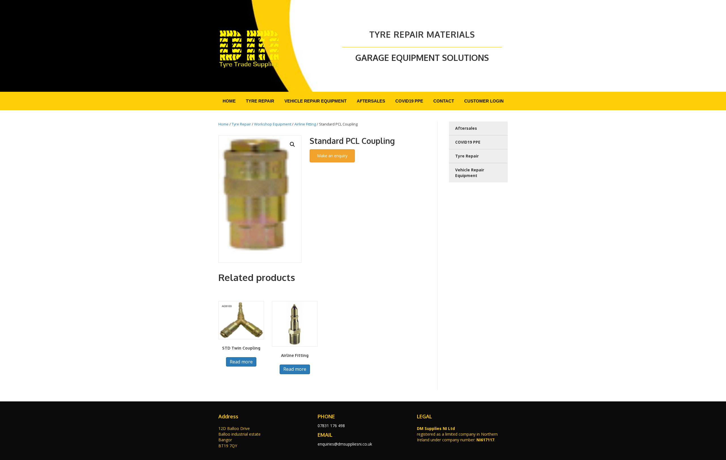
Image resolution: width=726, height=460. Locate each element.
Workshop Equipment (272, 124)
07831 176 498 (331, 425)
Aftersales (466, 128)
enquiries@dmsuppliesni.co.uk (345, 444)
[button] (292, 144)
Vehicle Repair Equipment (469, 172)
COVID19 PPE (467, 142)
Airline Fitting (305, 124)
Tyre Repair (241, 124)
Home (223, 124)
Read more (241, 362)
